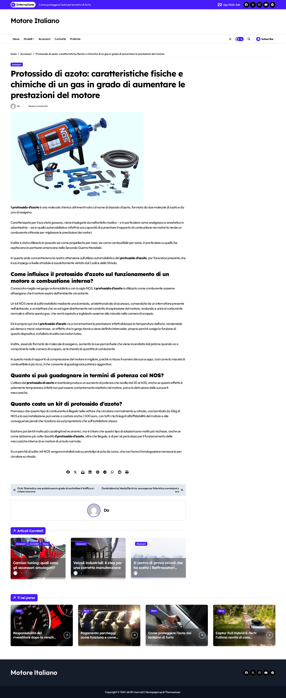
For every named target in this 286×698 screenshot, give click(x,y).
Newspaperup (154, 692)
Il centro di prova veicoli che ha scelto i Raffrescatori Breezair (158, 567)
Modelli (28, 39)
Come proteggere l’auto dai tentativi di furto (169, 635)
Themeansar (172, 692)
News (16, 39)
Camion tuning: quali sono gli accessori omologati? (35, 565)
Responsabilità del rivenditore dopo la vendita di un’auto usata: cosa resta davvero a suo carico (34, 639)
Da (18, 106)
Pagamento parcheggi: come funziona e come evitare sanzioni (98, 637)
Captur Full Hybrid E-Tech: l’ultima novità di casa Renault (236, 637)
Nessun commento (38, 106)
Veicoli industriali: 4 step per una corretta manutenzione (97, 565)
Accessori (44, 39)
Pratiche (75, 39)
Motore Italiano (35, 20)
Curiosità (60, 39)
